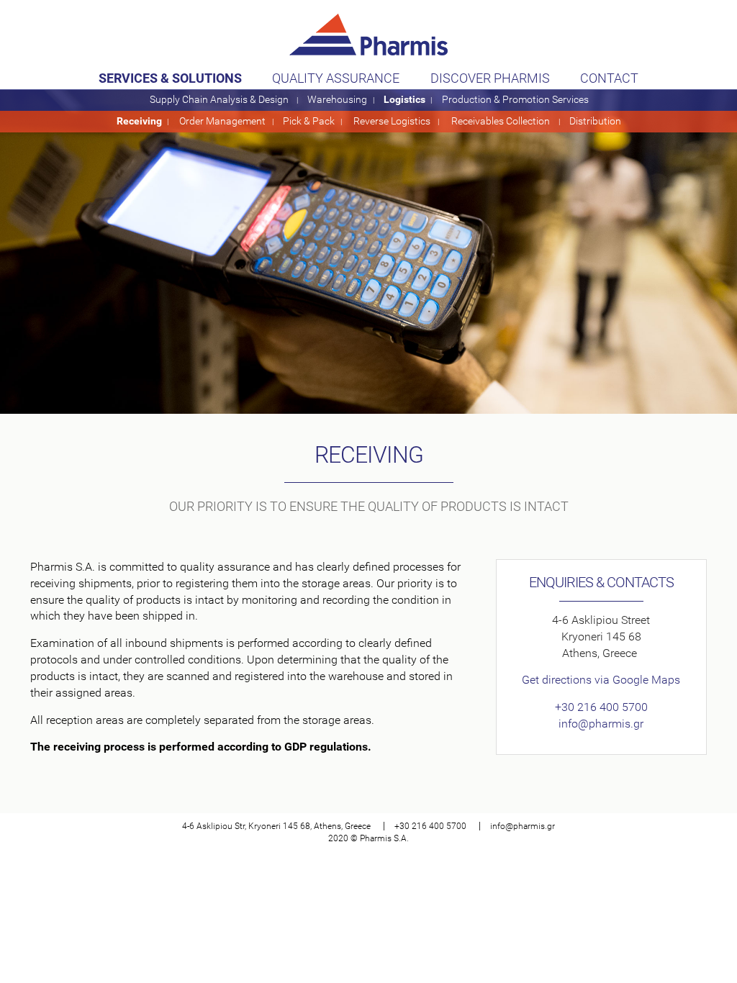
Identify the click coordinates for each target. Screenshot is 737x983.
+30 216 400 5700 (601, 707)
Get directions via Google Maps (601, 680)
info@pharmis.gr (601, 723)
